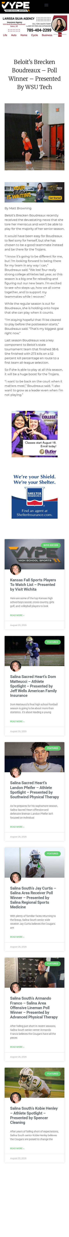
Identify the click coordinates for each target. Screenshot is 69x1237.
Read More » (17, 662)
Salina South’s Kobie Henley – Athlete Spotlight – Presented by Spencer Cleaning (34, 1162)
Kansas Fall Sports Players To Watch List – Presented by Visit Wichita (33, 631)
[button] (46, 5)
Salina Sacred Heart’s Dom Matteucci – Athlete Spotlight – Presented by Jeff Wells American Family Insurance (33, 732)
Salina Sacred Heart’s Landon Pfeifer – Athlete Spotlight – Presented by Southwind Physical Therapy (34, 836)
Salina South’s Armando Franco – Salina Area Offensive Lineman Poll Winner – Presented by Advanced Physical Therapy (34, 1054)
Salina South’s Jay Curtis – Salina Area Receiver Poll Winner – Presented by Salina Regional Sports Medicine (33, 944)
